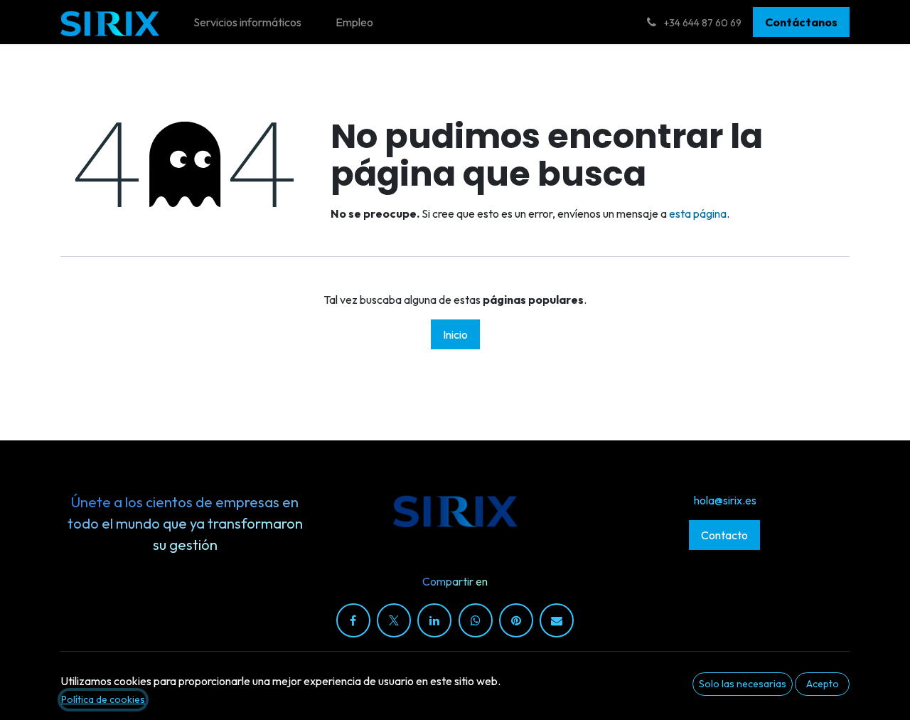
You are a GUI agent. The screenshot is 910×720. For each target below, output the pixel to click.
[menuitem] (247, 22)
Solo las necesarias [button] (742, 683)
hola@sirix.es (725, 500)
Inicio (455, 334)
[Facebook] (353, 620)
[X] (394, 620)
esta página (698, 213)
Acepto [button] (822, 683)
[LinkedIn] (434, 620)
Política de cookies (103, 699)
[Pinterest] (516, 620)
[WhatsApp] (476, 620)
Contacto (724, 535)
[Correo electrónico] (557, 620)
